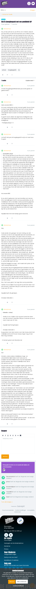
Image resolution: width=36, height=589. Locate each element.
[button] (32, 10)
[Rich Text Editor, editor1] (18, 445)
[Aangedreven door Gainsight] (18, 507)
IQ (19, 70)
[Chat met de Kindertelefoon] (33, 3)
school (4, 70)
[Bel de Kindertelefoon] (29, 3)
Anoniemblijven (10, 487)
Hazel (7, 497)
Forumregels (7, 540)
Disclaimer (7, 546)
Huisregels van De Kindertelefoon (13, 543)
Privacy (6, 549)
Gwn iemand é (10, 476)
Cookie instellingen (20, 510)
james (8, 481)
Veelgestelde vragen (10, 554)
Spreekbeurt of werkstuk (11, 560)
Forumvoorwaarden (8, 510)
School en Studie (7, 14)
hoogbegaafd (12, 70)
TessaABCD (9, 492)
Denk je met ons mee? (10, 557)
